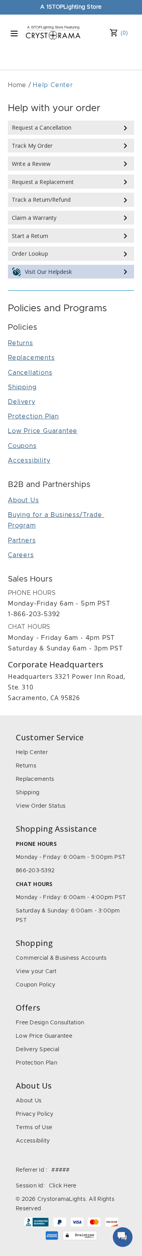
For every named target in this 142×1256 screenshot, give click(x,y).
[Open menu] (14, 33)
